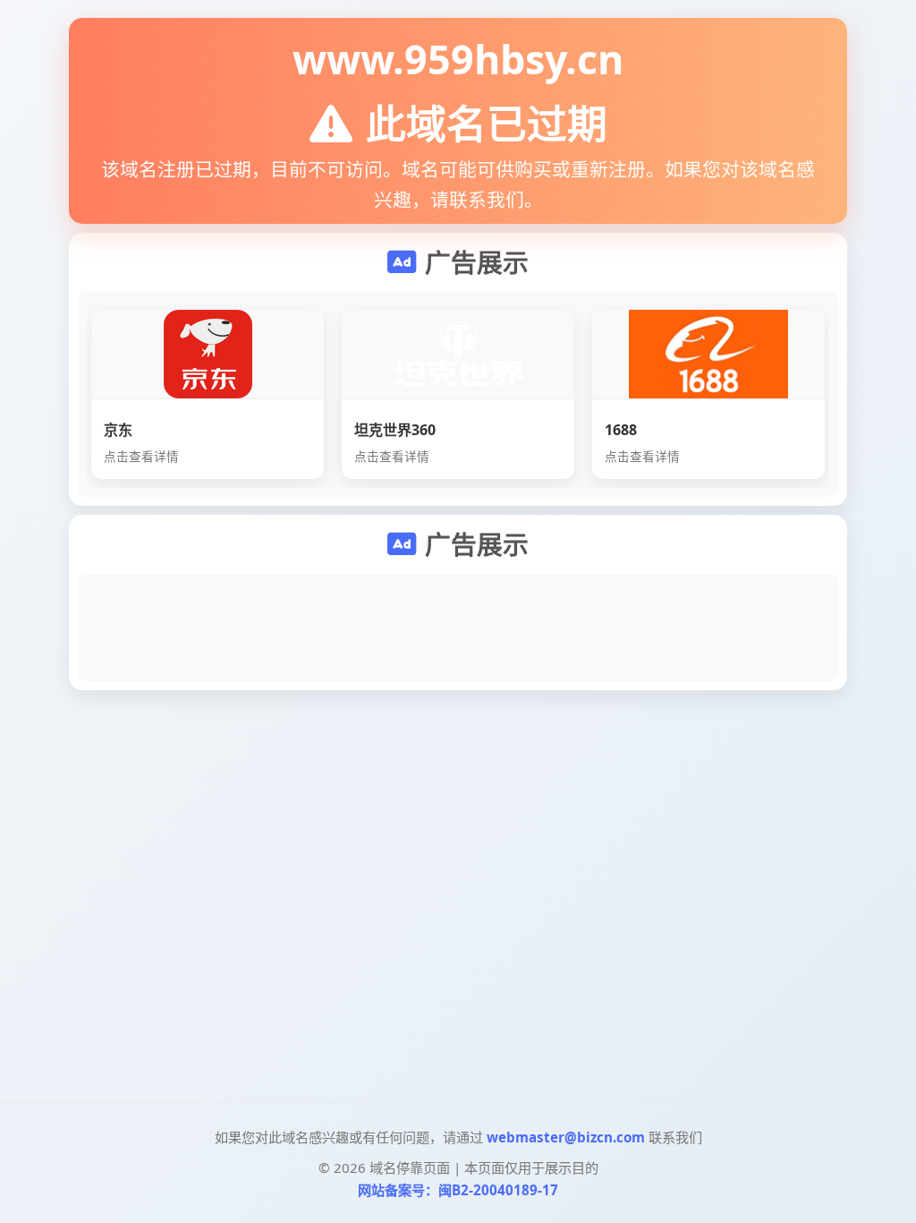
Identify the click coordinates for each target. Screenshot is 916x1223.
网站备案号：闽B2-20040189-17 (458, 1190)
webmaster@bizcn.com (566, 1137)
